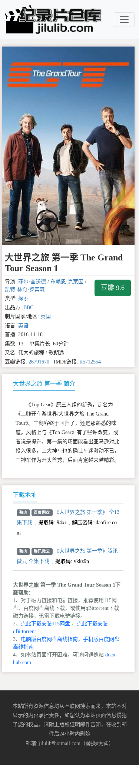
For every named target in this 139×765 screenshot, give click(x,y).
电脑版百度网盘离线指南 (49, 639)
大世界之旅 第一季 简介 (44, 383)
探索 (23, 298)
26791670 (39, 362)
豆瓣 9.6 (113, 287)
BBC (28, 307)
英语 (23, 325)
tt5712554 (90, 362)
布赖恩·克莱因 (66, 281)
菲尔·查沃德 (32, 281)
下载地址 (25, 495)
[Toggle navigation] (124, 19)
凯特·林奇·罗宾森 (25, 289)
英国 (45, 316)
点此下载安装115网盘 (45, 623)
